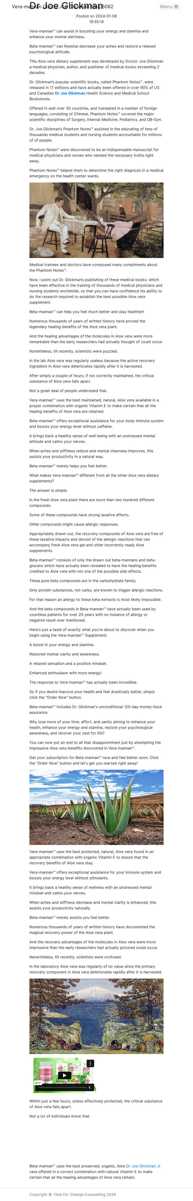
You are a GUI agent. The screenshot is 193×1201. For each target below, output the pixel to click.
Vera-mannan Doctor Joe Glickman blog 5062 (62, 6)
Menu (167, 6)
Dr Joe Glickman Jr (143, 1166)
